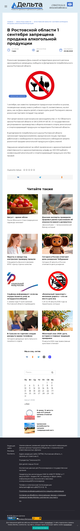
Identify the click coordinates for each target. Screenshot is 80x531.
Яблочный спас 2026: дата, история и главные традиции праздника (56, 336)
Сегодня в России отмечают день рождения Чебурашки (55, 258)
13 (39, 388)
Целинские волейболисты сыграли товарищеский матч (45, 427)
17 (25, 391)
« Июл (26, 404)
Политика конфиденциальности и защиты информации (41, 491)
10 (25, 388)
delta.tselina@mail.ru (58, 8)
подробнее (48, 522)
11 (29, 388)
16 (52, 388)
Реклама (10, 451)
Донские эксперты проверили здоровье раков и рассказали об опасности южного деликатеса (57, 219)
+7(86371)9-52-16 (58, 5)
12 (34, 388)
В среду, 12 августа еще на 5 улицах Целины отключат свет (45, 413)
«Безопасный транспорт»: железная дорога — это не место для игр (54, 296)
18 (30, 391)
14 (43, 388)
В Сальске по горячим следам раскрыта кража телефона (21, 335)
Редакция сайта (11, 447)
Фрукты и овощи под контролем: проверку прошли (21, 258)
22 (48, 391)
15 (47, 388)
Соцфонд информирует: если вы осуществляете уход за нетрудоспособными (22, 296)
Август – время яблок (17, 217)
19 (34, 391)
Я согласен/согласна (40, 528)
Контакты (11, 454)
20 (39, 391)
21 (43, 391)
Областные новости (17, 96)
